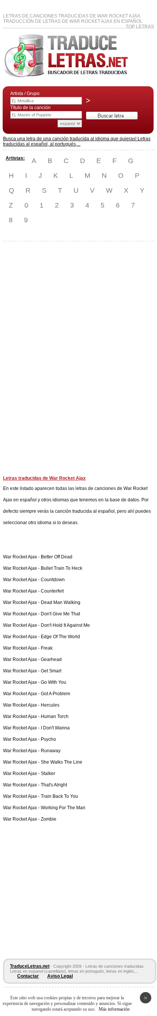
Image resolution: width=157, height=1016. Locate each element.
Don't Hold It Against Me (65, 625)
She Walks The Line (61, 762)
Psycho (48, 739)
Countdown (53, 579)
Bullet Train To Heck (61, 568)
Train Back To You (59, 796)
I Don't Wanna (55, 728)
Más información (114, 1009)
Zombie (48, 819)
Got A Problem (55, 693)
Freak (47, 648)
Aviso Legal (60, 976)
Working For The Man (63, 807)
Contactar (28, 976)
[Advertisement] (33, 361)
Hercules (50, 705)
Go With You (53, 682)
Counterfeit (52, 591)
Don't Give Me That (60, 614)
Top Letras (140, 26)
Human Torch (55, 716)
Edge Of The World (60, 636)
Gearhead (51, 659)
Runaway (51, 750)
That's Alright (54, 785)
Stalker (48, 773)
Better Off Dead (56, 557)
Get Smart (51, 671)
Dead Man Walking (60, 602)
